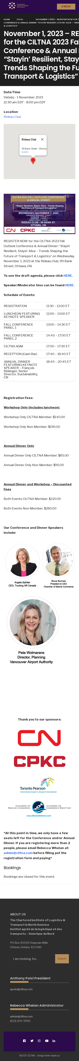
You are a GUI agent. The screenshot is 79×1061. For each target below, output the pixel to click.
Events (25, 152)
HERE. (68, 275)
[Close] (42, 139)
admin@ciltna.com (18, 853)
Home (7, 19)
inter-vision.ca (52, 1055)
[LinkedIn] (54, 1041)
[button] (33, 161)
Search (62, 958)
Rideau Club (12, 117)
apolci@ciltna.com (21, 989)
